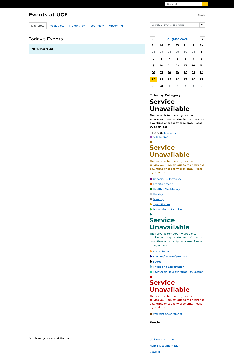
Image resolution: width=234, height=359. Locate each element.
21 (193, 72)
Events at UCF (48, 14)
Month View (77, 25)
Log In (202, 15)
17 (161, 72)
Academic (170, 133)
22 (201, 72)
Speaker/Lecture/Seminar (170, 256)
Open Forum (161, 204)
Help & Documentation (165, 345)
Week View (56, 25)
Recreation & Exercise (167, 209)
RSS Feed (175, 322)
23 (153, 79)
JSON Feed (186, 322)
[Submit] (205, 4)
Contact (155, 351)
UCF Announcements (164, 339)
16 (153, 72)
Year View (97, 25)
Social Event (161, 251)
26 (153, 51)
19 (177, 72)
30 (185, 51)
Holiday (158, 194)
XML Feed (181, 322)
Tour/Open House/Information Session (178, 271)
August (173, 39)
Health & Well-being (166, 189)
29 (177, 51)
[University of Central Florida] (52, 3)
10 (161, 65)
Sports (157, 261)
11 (169, 65)
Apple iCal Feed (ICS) (164, 322)
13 (185, 65)
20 (185, 72)
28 (169, 51)
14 (193, 65)
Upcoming (116, 25)
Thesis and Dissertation (168, 266)
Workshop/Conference (168, 313)
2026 (184, 39)
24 (161, 79)
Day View (37, 25)
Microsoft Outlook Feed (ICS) (170, 322)
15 (201, 65)
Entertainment (163, 184)
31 (193, 51)
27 (161, 51)
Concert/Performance (167, 178)
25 (169, 79)
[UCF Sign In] (150, 4)
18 (169, 72)
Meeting (158, 199)
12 (177, 65)
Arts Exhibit (161, 136)
